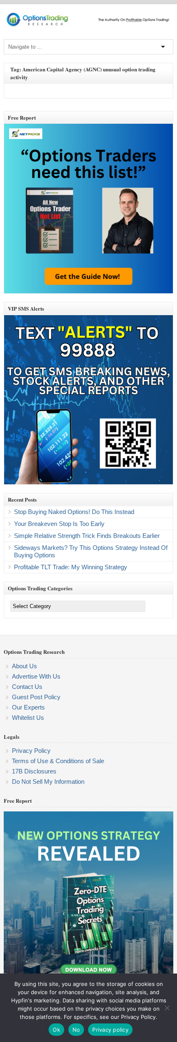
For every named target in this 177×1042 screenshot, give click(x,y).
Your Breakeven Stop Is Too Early (59, 523)
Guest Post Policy (36, 696)
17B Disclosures (34, 771)
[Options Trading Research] (89, 25)
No (76, 1029)
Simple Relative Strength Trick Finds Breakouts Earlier (87, 535)
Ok (56, 1029)
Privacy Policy (31, 750)
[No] (167, 1008)
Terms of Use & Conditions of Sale (58, 760)
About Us (24, 666)
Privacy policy (110, 1029)
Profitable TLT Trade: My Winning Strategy (70, 567)
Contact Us (27, 686)
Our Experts (28, 707)
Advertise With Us (36, 676)
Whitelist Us (28, 717)
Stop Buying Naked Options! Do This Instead (74, 511)
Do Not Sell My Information (48, 781)
